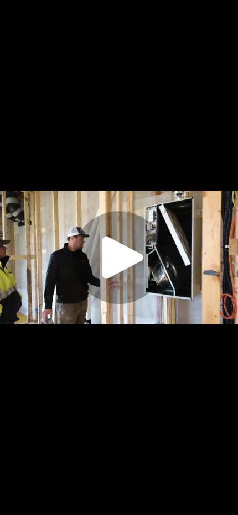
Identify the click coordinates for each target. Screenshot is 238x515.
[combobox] (156, 503)
